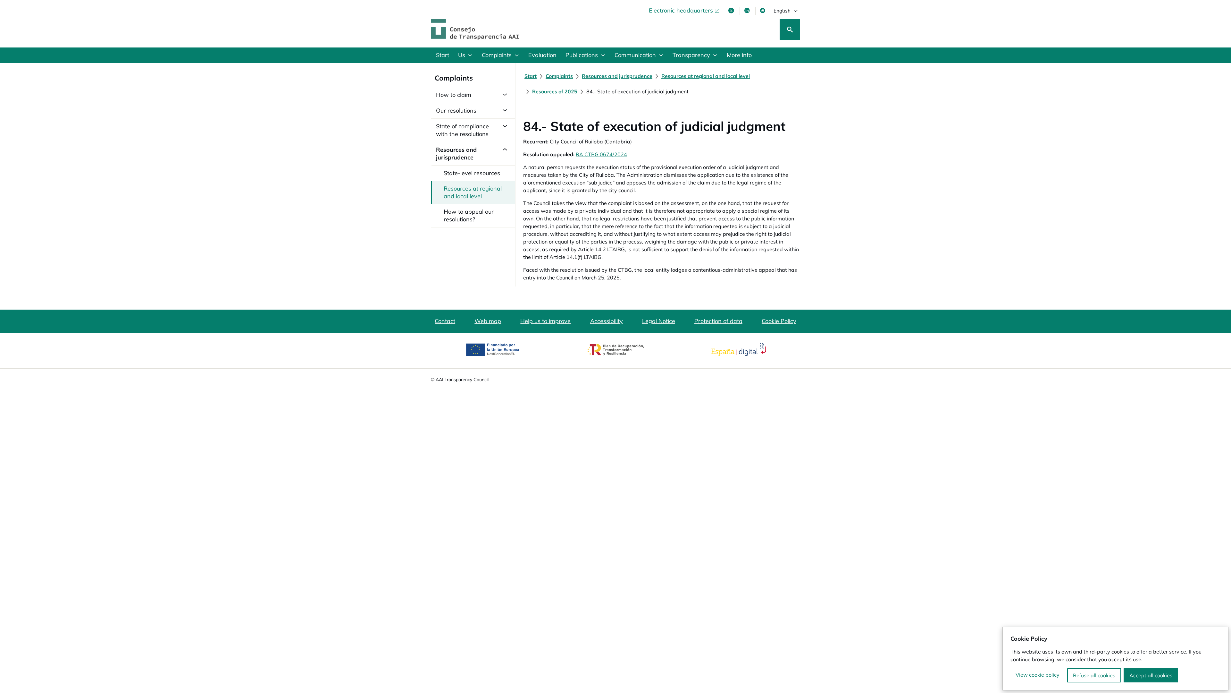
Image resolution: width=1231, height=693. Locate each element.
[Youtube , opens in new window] (763, 10)
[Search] (790, 29)
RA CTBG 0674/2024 (601, 154)
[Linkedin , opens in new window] (747, 10)
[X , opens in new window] (732, 10)
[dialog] (1115, 658)
